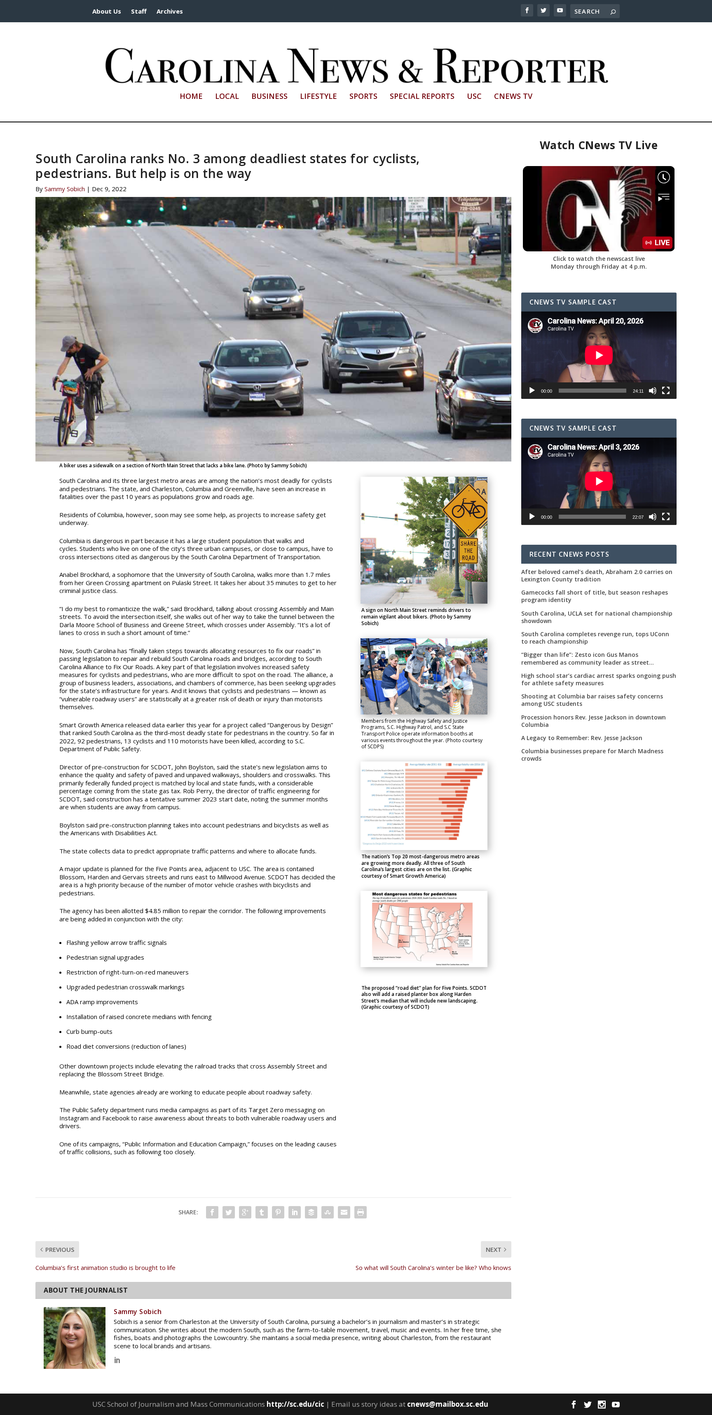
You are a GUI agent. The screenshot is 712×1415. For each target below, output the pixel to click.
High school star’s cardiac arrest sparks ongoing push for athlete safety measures (598, 679)
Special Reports (422, 97)
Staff (139, 11)
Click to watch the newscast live (599, 258)
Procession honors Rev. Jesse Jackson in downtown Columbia (593, 721)
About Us (106, 11)
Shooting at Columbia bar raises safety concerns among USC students (592, 700)
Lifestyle (318, 97)
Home (191, 97)
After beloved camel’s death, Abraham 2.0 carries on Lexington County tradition (596, 575)
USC (474, 97)
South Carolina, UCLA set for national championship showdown (596, 617)
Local (227, 97)
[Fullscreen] (666, 391)
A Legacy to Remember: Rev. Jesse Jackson (581, 738)
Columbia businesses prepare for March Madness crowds (592, 754)
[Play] (532, 391)
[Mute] (653, 391)
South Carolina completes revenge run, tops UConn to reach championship (595, 637)
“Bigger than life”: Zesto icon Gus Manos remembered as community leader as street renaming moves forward (585, 658)
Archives (170, 11)
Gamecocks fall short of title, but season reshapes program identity (594, 596)
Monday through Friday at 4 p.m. (599, 266)
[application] (599, 355)
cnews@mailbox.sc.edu (447, 1404)
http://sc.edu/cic (295, 1404)
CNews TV (513, 97)
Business (269, 97)
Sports (363, 97)
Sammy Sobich (64, 189)
